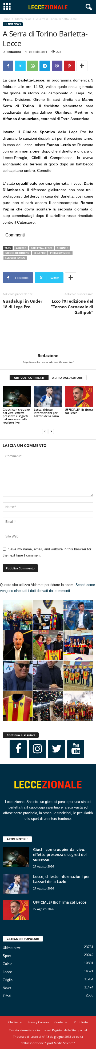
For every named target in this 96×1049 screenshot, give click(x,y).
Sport (7, 956)
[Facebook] (8, 66)
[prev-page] (44, 431)
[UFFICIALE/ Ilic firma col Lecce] (79, 396)
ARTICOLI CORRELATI (29, 378)
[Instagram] (37, 749)
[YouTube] (75, 749)
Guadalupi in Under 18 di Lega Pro (22, 303)
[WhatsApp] (32, 66)
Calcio (7, 964)
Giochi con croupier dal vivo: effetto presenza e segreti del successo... (60, 854)
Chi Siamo (15, 1022)
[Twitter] (20, 66)
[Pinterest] (69, 66)
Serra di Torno (15, 258)
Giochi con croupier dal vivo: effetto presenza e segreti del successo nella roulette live (16, 415)
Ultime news (23, 19)
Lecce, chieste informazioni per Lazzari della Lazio (46, 412)
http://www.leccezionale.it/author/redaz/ (48, 362)
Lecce (7, 972)
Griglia (8, 980)
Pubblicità (81, 1022)
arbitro (21, 248)
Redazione (14, 52)
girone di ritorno (17, 253)
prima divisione (60, 253)
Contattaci (61, 1022)
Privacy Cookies (38, 1022)
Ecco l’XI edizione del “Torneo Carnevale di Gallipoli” (72, 306)
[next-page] (51, 431)
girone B (62, 248)
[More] (81, 66)
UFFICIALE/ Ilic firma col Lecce (79, 411)
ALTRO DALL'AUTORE (67, 378)
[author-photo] (48, 337)
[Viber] (57, 66)
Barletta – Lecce (41, 248)
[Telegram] (44, 66)
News (7, 988)
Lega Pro (40, 253)
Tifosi (7, 996)
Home (6, 19)
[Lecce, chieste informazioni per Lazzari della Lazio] (48, 396)
